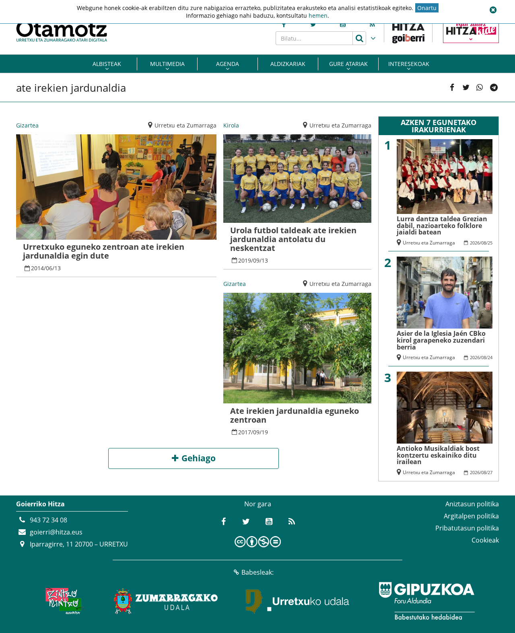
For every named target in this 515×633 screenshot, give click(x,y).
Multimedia (167, 64)
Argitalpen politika (471, 516)
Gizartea (27, 125)
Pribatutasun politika (467, 528)
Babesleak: (257, 572)
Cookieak (485, 540)
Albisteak (107, 64)
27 (490, 472)
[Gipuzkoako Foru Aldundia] (426, 601)
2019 (244, 260)
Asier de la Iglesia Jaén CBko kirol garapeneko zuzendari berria (441, 340)
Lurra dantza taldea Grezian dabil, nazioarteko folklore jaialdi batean (442, 225)
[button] (493, 10)
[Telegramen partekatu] (493, 87)
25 (490, 243)
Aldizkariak (287, 64)
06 (49, 268)
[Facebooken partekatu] (452, 87)
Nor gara (257, 503)
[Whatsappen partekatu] (479, 87)
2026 (475, 243)
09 (256, 260)
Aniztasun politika (472, 503)
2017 (244, 432)
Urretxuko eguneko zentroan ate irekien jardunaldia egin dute (103, 251)
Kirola (231, 125)
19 (265, 432)
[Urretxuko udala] (297, 601)
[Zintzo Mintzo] (63, 601)
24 (490, 357)
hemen (318, 15)
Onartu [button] (427, 8)
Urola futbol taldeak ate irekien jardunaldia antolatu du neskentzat (293, 239)
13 (57, 268)
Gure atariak (348, 64)
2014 (37, 268)
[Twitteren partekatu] (466, 87)
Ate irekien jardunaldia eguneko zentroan (294, 415)
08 (483, 243)
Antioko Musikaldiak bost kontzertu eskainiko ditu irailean (438, 455)
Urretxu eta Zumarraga (185, 125)
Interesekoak (408, 64)
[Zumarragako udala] (166, 601)
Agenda (227, 64)
